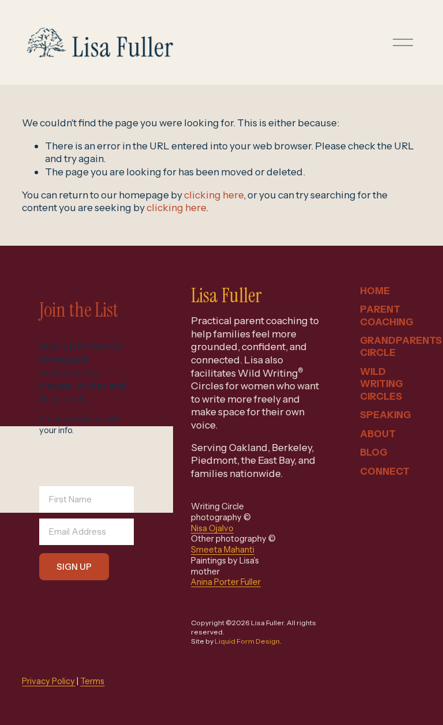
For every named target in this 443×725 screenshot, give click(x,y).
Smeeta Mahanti (222, 549)
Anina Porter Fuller (226, 582)
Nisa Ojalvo (212, 528)
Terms (92, 681)
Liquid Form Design (247, 641)
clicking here (213, 195)
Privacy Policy (48, 681)
